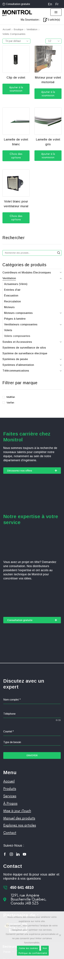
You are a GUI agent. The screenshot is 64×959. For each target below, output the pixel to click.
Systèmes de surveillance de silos (24, 347)
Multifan (11, 397)
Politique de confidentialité (33, 953)
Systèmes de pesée (15, 359)
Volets (8, 330)
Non (45, 948)
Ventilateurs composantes (20, 324)
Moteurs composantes (18, 313)
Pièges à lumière (15, 318)
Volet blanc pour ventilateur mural (16, 204)
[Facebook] (4, 854)
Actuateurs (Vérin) (15, 284)
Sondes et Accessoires (17, 341)
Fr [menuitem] (57, 4)
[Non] (60, 935)
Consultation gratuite (18, 4)
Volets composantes (17, 336)
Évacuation (11, 295)
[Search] (59, 253)
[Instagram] (11, 854)
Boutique (18, 29)
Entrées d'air (12, 289)
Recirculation (12, 301)
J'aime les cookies (28, 948)
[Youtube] (24, 854)
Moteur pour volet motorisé (48, 80)
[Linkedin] (18, 854)
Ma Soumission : (30, 19)
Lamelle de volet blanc (16, 142)
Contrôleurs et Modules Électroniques (26, 272)
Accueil (7, 29)
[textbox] (32, 742)
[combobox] (32, 742)
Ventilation (31, 29)
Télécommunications (15, 370)
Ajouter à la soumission (16, 89)
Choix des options (16, 155)
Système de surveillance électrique (24, 353)
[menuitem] (50, 4)
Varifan (10, 402)
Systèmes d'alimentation (18, 364)
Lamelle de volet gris (48, 142)
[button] (56, 12)
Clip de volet (16, 77)
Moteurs (9, 307)
